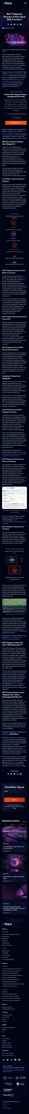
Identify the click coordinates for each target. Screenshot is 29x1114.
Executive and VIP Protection (9, 977)
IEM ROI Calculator (7, 945)
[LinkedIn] (11, 24)
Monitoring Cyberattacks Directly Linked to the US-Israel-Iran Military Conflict (14, 908)
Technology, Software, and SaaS (10, 996)
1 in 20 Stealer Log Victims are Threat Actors (13, 847)
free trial (14, 762)
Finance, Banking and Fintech (9, 994)
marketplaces (6, 337)
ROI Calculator (6, 943)
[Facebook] (8, 24)
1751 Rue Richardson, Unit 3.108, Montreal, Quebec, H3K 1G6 (13, 1070)
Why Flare (4, 941)
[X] (14, 24)
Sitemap (5, 1106)
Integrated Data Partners (8, 1009)
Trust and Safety (6, 955)
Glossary (4, 1029)
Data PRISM (5, 953)
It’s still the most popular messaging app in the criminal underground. (14, 133)
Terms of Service (7, 1108)
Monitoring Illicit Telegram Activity (14, 733)
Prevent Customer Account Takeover (11, 971)
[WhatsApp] (17, 24)
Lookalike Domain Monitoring (9, 986)
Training (4, 1041)
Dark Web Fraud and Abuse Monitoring (12, 975)
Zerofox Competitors (16, 765)
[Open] (25, 3)
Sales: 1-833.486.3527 (7, 1055)
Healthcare (5, 991)
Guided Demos (6, 936)
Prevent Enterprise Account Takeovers (12, 969)
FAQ (3, 1032)
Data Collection (6, 951)
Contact (4, 1021)
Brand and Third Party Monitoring (10, 979)
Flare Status (5, 957)
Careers (4, 1019)
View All (24, 821)
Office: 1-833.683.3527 (8, 1053)
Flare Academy (6, 1038)
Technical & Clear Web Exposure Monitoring (13, 984)
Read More (6, 850)
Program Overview (7, 1007)
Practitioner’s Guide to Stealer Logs (13, 877)
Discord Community (7, 1047)
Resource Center (6, 1043)
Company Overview (7, 1015)
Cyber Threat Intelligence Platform (11, 934)
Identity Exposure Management (10, 973)
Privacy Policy (6, 1104)
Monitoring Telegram (18, 683)
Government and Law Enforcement (11, 1000)
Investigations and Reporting (9, 981)
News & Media (5, 1017)
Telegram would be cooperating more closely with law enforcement (13, 81)
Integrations (5, 938)
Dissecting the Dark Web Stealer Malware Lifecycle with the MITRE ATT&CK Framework (14, 453)
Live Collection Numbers (8, 959)
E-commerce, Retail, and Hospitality (11, 998)
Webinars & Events (6, 1045)
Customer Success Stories (8, 1027)
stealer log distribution (13, 65)
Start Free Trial (14, 122)
